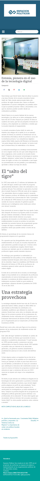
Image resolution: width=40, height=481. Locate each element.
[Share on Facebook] (4, 90)
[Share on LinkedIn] (19, 90)
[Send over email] (24, 90)
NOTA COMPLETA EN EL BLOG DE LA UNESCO (16, 407)
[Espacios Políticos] (20, 10)
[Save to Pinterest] (14, 90)
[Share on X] (9, 90)
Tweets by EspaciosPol (10, 438)
